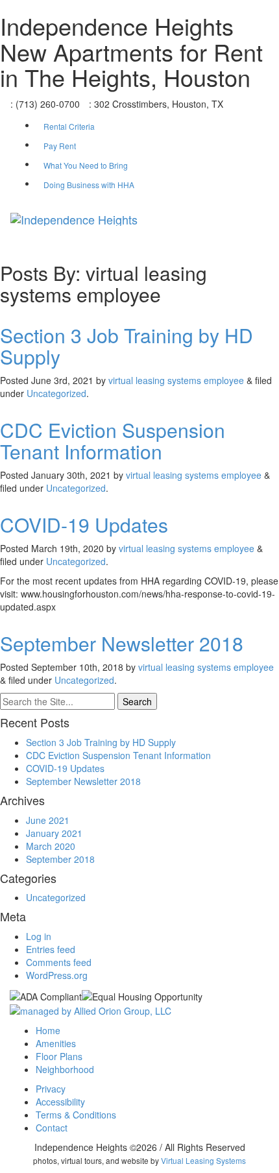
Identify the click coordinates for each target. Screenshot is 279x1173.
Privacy (51, 1088)
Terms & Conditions (76, 1114)
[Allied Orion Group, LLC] (90, 1009)
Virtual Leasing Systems (203, 1160)
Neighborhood (65, 1069)
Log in (38, 936)
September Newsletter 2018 (121, 643)
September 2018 (60, 859)
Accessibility (60, 1101)
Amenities (56, 1043)
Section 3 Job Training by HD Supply (126, 345)
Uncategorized (56, 393)
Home (48, 1030)
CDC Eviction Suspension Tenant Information (112, 440)
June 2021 (47, 820)
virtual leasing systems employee (176, 380)
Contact (51, 1127)
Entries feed (50, 949)
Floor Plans (59, 1056)
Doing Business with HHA (88, 184)
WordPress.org (57, 975)
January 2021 (54, 833)
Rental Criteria (69, 126)
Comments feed (58, 962)
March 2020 (50, 846)
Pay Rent (59, 145)
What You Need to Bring (85, 165)
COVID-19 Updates (84, 524)
